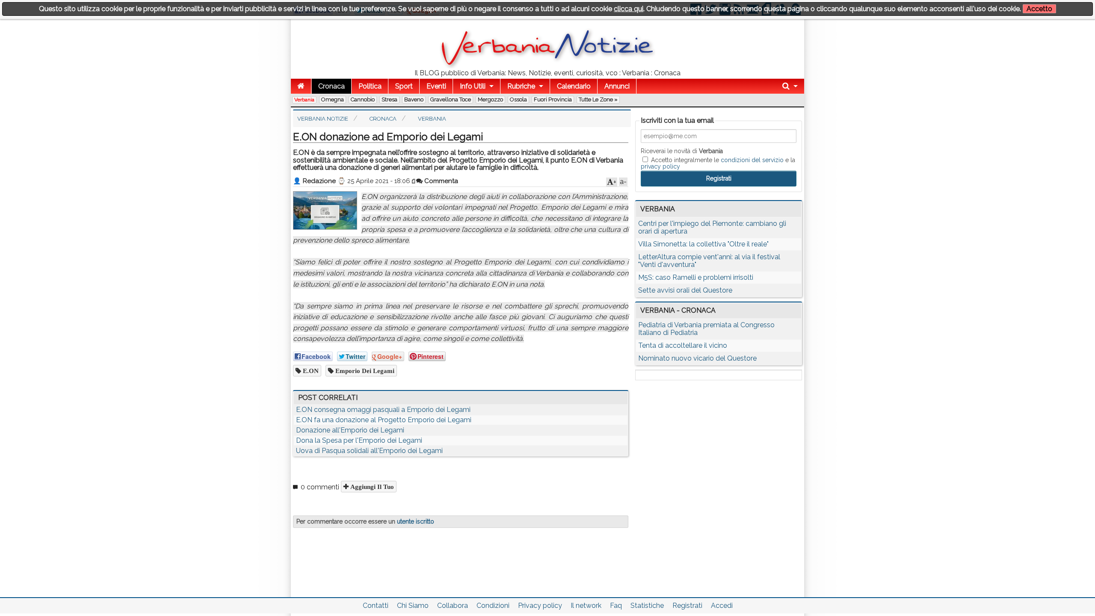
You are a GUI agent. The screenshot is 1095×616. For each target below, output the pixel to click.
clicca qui (628, 9)
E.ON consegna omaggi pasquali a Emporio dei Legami (383, 410)
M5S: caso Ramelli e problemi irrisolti (695, 277)
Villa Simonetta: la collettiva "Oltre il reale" (703, 244)
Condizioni (492, 605)
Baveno (413, 99)
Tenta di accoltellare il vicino (682, 345)
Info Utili (472, 86)
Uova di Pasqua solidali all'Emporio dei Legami (369, 451)
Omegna (332, 99)
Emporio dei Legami (364, 370)
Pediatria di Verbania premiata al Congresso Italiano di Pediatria (706, 329)
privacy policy (660, 166)
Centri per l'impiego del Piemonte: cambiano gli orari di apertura (712, 227)
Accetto (1039, 9)
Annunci (617, 86)
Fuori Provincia (553, 99)
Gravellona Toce (450, 99)
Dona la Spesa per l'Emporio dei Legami (359, 440)
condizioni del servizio (752, 160)
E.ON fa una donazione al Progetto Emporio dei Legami (383, 420)
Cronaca (331, 86)
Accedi (722, 605)
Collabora (452, 605)
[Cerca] (790, 86)
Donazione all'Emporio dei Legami (350, 430)
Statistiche (647, 605)
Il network (586, 605)
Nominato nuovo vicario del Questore (697, 358)
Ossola (518, 99)
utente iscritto (415, 521)
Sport (404, 86)
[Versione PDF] (414, 181)
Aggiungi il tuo (371, 486)
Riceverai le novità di (682, 151)
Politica (370, 86)
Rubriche (521, 86)
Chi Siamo (413, 605)
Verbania (304, 100)
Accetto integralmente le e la (718, 163)
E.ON (310, 370)
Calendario (574, 86)
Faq (616, 605)
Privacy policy (540, 605)
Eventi (436, 86)
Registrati (687, 605)
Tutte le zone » (598, 99)
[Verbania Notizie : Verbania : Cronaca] (547, 66)
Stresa (389, 99)
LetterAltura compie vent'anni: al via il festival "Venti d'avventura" (709, 261)
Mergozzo (490, 99)
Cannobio (363, 99)
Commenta (440, 181)
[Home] (301, 86)
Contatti (375, 605)
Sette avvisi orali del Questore (685, 290)
